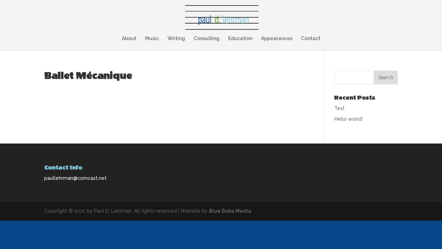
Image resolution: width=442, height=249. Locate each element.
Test (339, 108)
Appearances (276, 38)
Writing (176, 38)
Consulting (207, 38)
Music (152, 38)
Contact (310, 38)
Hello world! (348, 119)
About (129, 38)
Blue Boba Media (230, 211)
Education (240, 38)
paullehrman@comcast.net (75, 178)
